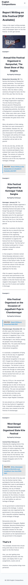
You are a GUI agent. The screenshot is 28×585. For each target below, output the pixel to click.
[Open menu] (24, 3)
